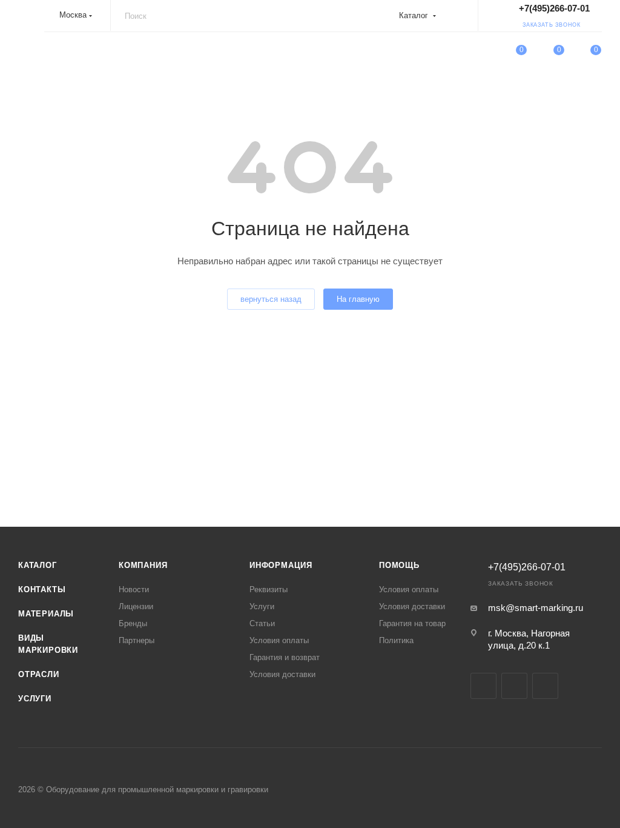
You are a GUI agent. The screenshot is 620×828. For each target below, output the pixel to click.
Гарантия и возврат (284, 657)
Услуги (34, 698)
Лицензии (136, 606)
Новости (134, 589)
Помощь (399, 565)
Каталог (37, 565)
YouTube (483, 686)
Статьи (262, 623)
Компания (143, 565)
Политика (396, 640)
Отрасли (38, 674)
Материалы (46, 613)
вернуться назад (271, 299)
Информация (280, 565)
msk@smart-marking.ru (535, 608)
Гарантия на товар (412, 623)
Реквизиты (268, 589)
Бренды (133, 623)
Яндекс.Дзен (545, 686)
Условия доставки (282, 674)
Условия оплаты (279, 640)
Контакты (41, 589)
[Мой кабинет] (484, 51)
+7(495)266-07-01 (554, 8)
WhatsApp (514, 686)
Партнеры (136, 640)
